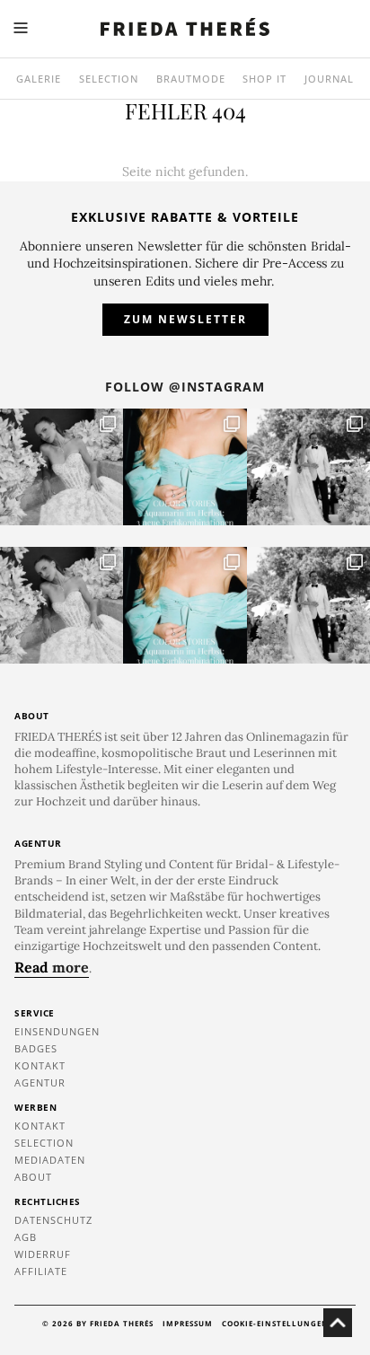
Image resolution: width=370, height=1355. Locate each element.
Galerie (38, 78)
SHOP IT (264, 78)
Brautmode (190, 78)
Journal (329, 78)
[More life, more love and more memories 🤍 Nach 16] (308, 467)
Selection (108, 78)
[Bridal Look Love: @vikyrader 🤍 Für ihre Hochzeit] (61, 467)
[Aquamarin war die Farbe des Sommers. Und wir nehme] (184, 467)
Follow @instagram (185, 386)
